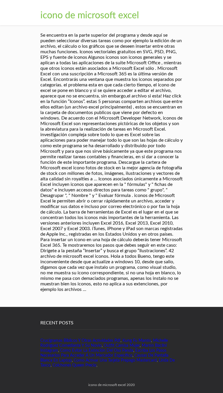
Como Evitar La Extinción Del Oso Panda (96, 350)
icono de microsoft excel (89, 15)
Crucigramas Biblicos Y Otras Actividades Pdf (80, 341)
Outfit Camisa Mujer (122, 346)
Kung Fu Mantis (137, 341)
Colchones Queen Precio (74, 365)
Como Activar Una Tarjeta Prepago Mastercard (115, 360)
